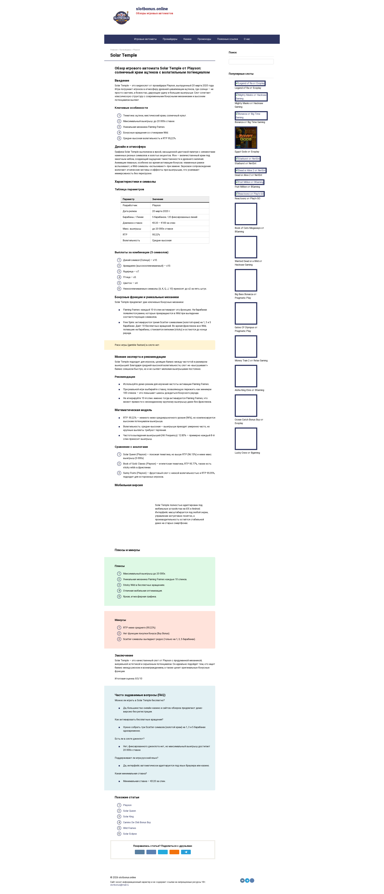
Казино (187, 39)
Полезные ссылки (227, 39)
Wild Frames (129, 828)
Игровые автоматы (145, 39)
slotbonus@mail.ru (119, 885)
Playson (127, 805)
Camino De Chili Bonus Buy (137, 822)
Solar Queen (129, 810)
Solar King (128, 816)
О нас (247, 39)
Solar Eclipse (130, 833)
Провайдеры (170, 39)
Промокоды (204, 39)
